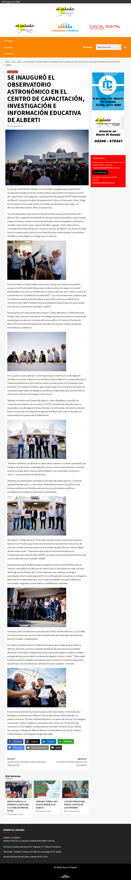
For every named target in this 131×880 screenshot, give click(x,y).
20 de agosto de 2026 (16, 814)
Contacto (9, 53)
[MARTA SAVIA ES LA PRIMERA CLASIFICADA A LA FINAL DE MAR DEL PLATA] (18, 789)
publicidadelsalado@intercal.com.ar (107, 168)
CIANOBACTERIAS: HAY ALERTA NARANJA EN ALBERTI (47, 804)
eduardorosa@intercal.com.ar (103, 183)
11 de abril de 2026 (15, 126)
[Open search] (125, 47)
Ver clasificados (100, 172)
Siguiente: (71, 762)
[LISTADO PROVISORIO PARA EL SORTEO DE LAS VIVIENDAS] (75, 789)
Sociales (8, 47)
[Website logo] (66, 12)
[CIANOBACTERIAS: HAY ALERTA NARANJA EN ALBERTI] (47, 789)
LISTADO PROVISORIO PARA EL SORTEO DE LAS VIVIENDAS (74, 804)
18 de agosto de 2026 (44, 811)
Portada (8, 41)
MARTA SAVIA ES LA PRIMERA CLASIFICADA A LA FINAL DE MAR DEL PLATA (18, 806)
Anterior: (26, 762)
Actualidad (12, 72)
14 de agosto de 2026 (72, 811)
